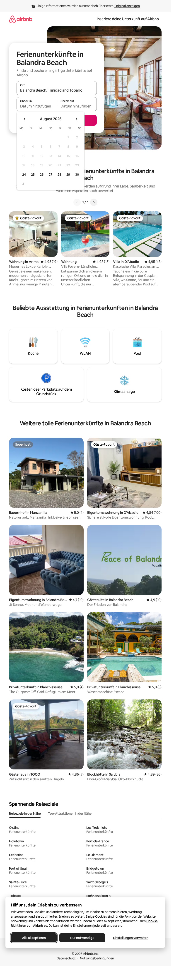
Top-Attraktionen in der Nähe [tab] (70, 813)
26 (42, 174)
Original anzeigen (127, 6)
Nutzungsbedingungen (97, 958)
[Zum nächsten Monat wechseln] (76, 119)
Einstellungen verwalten (130, 938)
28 (59, 174)
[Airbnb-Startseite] (20, 19)
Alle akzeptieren (34, 938)
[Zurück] (77, 202)
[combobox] (56, 90)
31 (24, 184)
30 (77, 174)
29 (68, 174)
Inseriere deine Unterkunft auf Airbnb (128, 19)
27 (50, 174)
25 (33, 174)
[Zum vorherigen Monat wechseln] (24, 119)
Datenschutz (66, 958)
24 (24, 174)
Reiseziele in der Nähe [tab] (25, 813)
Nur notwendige (82, 938)
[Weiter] (93, 202)
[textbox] (36, 106)
